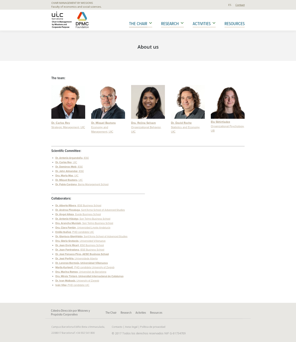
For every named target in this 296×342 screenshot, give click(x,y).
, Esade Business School (78, 214)
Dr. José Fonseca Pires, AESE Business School (82, 254)
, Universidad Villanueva (80, 241)
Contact (240, 5)
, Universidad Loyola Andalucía (82, 227)
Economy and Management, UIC (103, 127)
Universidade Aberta (76, 258)
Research (126, 313)
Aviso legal (131, 327)
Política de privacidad (152, 327)
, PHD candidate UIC (74, 232)
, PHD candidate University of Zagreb (84, 267)
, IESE (72, 158)
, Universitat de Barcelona (80, 271)
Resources (156, 313)
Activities (141, 313)
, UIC (66, 162)
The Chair (111, 313)
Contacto (117, 327)
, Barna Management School (82, 184)
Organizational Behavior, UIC (146, 127)
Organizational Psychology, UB (227, 126)
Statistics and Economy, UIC (185, 127)
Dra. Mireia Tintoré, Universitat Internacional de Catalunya (89, 276)
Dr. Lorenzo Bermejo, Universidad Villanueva (81, 263)
